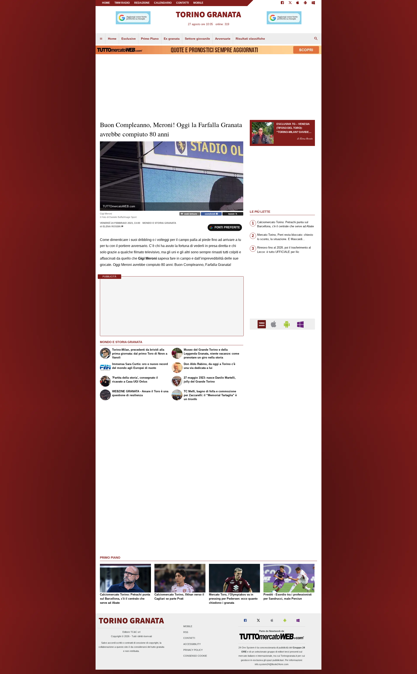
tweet (231, 214)
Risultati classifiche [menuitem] (250, 38)
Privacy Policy (193, 650)
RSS (185, 632)
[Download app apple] (298, 3)
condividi (210, 214)
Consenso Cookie (195, 656)
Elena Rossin (112, 226)
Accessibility (192, 644)
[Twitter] (290, 3)
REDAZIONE (142, 3)
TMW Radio (122, 3)
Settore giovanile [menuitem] (197, 38)
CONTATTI (182, 3)
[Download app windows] (313, 3)
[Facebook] (282, 3)
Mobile (187, 626)
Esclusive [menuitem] (128, 38)
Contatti (189, 638)
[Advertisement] (282, 501)
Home (106, 3)
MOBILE (198, 3)
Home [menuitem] (112, 38)
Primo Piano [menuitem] (150, 38)
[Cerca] (316, 39)
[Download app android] (305, 3)
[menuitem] (101, 39)
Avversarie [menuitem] (222, 38)
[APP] (262, 324)
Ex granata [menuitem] (172, 38)
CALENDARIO (163, 3)
